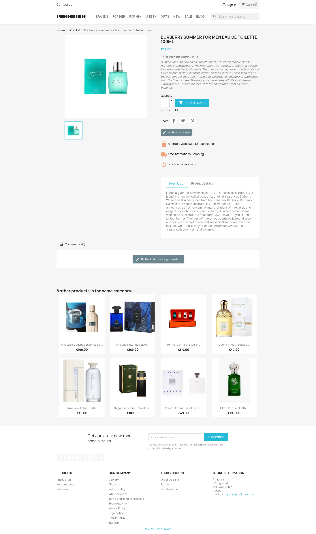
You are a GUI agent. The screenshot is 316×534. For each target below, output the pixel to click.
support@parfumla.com (239, 494)
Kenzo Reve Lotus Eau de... (82, 408)
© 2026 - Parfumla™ (158, 529)
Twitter (68, 457)
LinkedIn (100, 457)
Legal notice (116, 513)
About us (114, 484)
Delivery (114, 479)
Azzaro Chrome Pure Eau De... (183, 408)
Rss (76, 457)
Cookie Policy (117, 518)
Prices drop (64, 479)
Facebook (60, 457)
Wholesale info (118, 494)
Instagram (92, 457)
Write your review (178, 132)
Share (173, 120)
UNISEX (151, 16)
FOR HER (118, 16)
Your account (173, 473)
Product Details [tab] (202, 183)
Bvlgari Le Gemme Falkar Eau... (132, 408)
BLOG (200, 16)
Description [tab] (177, 183)
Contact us (64, 5)
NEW (176, 16)
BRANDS (102, 16)
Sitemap (114, 522)
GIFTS (165, 16)
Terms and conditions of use (126, 498)
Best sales (63, 489)
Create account (171, 489)
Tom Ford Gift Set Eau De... (183, 344)
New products (65, 484)
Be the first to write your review (160, 259)
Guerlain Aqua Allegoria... (234, 344)
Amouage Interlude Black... (132, 344)
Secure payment (119, 503)
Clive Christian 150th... (234, 408)
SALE (188, 16)
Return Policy (117, 489)
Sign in (165, 484)
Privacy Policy (117, 508)
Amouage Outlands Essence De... (82, 344)
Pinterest (192, 120)
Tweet (183, 120)
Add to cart (192, 102)
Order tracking (170, 479)
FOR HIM (135, 16)
